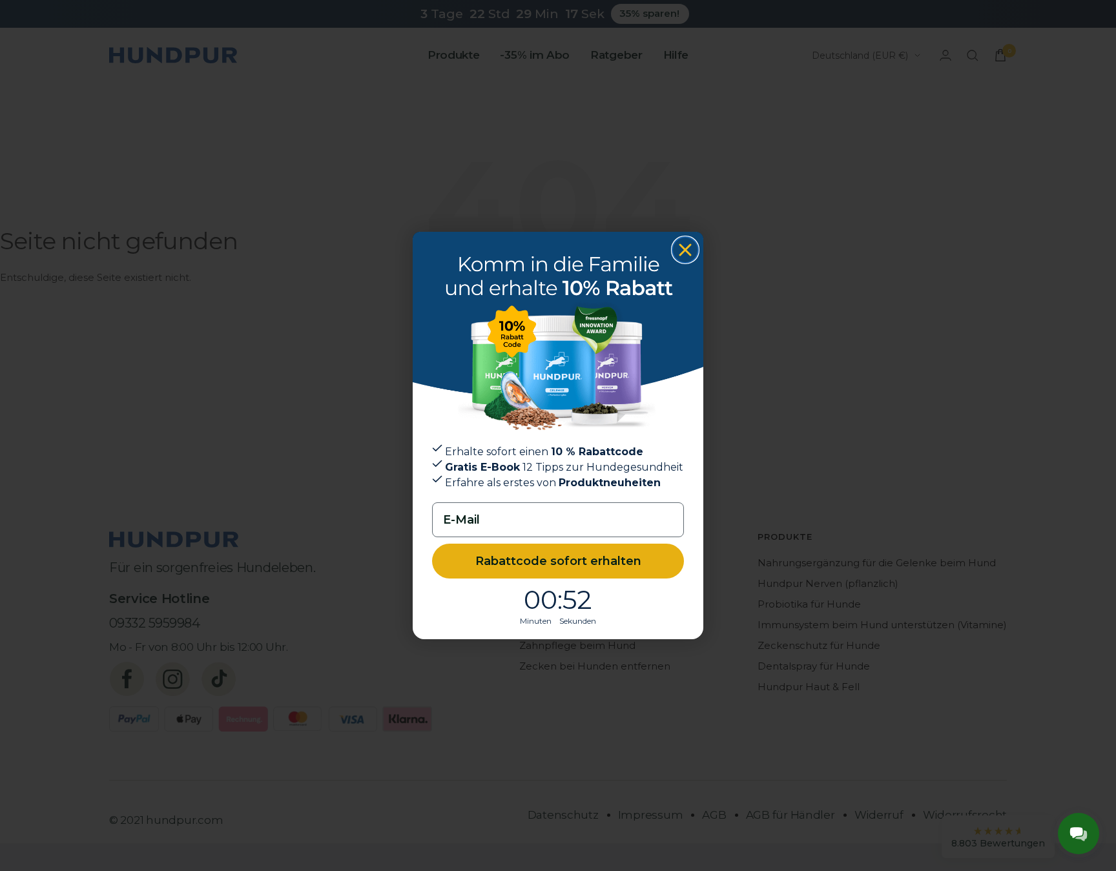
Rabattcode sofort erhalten (558, 561)
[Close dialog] (685, 250)
